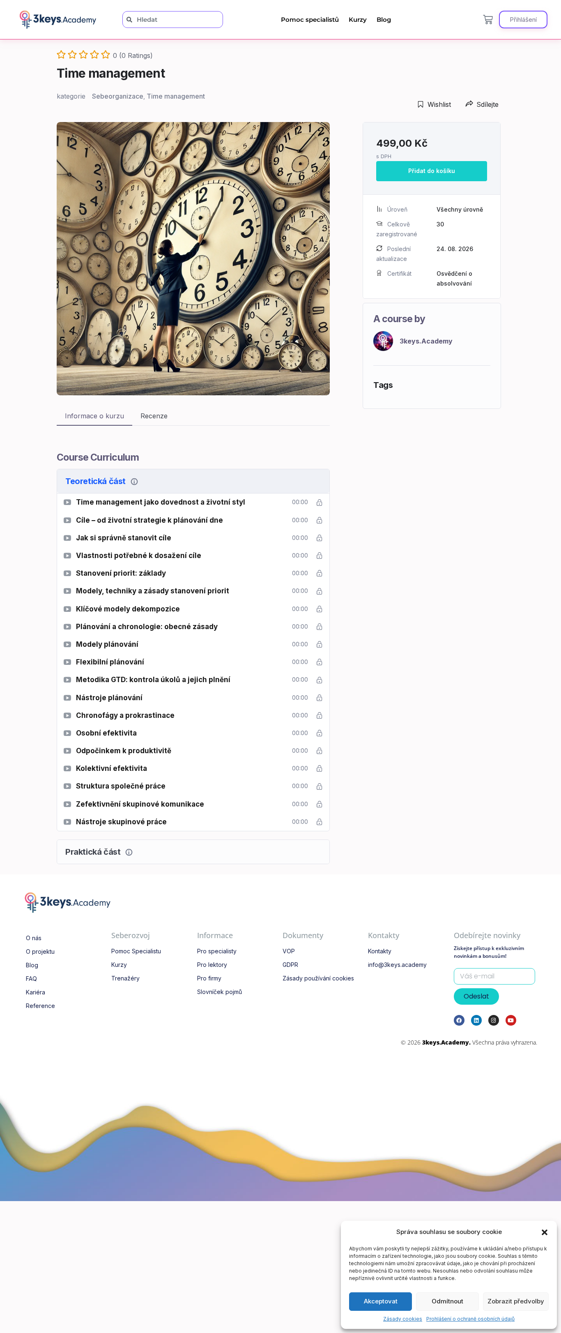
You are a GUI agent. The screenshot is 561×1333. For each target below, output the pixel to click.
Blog (384, 19)
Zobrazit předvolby (515, 1301)
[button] (544, 1232)
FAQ (31, 978)
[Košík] (488, 20)
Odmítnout (447, 1301)
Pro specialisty (217, 951)
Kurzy (358, 19)
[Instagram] (493, 1020)
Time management (176, 96)
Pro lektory (212, 964)
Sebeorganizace (117, 96)
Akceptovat (381, 1301)
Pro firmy (209, 978)
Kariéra (35, 992)
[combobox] (172, 19)
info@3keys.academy (397, 964)
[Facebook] (459, 1020)
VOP (289, 951)
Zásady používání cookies (318, 978)
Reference (40, 1005)
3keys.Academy (426, 341)
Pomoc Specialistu (136, 951)
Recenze (154, 416)
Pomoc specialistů (310, 19)
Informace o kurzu (94, 416)
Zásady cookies (402, 1319)
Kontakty (379, 951)
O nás (33, 937)
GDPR (290, 964)
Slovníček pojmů (219, 991)
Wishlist (439, 104)
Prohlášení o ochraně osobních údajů (470, 1319)
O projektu (40, 951)
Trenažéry (125, 978)
